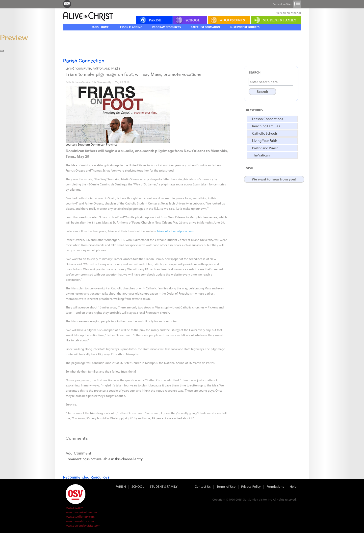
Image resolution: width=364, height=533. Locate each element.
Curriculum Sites (297, 4)
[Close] (2, 50)
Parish (154, 20)
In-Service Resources (245, 27)
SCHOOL (137, 486)
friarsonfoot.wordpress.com (175, 231)
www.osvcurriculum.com (81, 512)
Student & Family (276, 20)
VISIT (250, 168)
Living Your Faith (264, 140)
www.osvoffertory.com (80, 516)
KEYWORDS (254, 110)
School (190, 20)
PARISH (120, 486)
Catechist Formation (205, 27)
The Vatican (261, 155)
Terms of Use (226, 486)
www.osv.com (74, 507)
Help (293, 486)
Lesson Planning (130, 27)
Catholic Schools (265, 133)
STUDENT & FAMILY (164, 486)
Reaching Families (266, 126)
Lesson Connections (267, 118)
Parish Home (100, 27)
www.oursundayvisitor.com (83, 525)
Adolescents (229, 20)
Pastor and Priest (265, 148)
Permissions (275, 486)
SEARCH (254, 72)
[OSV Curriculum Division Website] (67, 3)
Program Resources (166, 27)
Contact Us (203, 486)
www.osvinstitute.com (80, 521)
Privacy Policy (251, 486)
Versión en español (288, 13)
